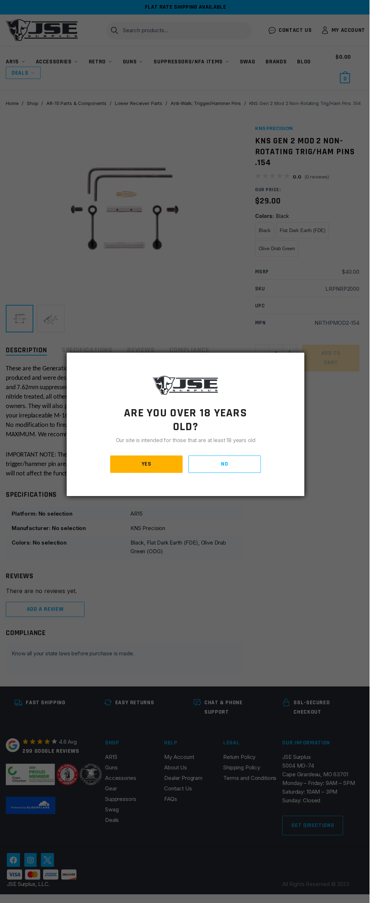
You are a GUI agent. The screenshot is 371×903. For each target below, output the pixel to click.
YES (146, 464)
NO (224, 464)
